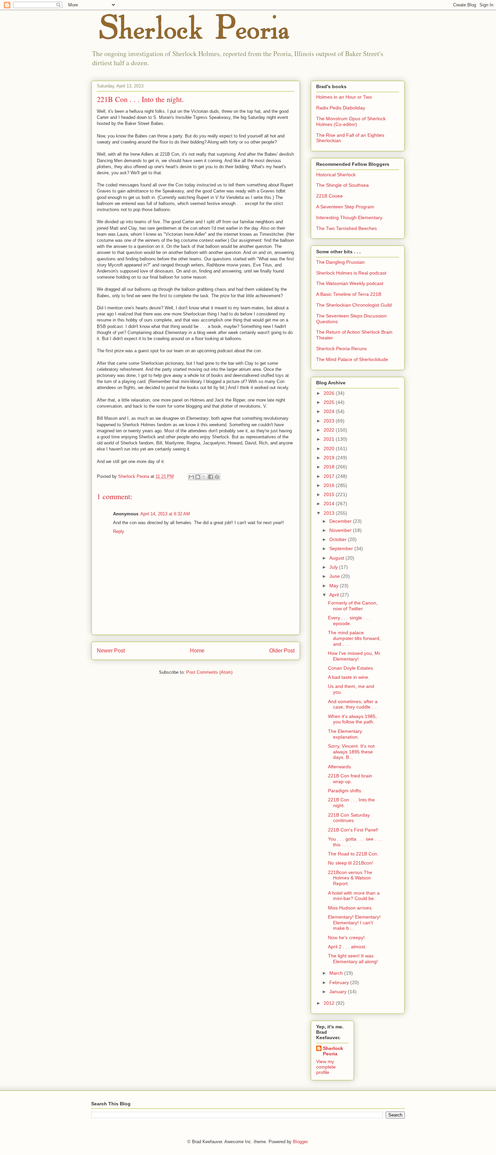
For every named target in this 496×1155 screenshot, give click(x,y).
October (338, 539)
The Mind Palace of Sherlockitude (352, 359)
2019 (330, 457)
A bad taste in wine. (348, 677)
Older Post (282, 650)
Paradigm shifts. (345, 790)
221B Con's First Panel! (353, 829)
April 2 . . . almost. (347, 946)
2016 (330, 485)
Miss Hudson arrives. (350, 907)
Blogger (300, 1141)
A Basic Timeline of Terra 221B (348, 294)
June (335, 576)
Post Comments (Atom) (209, 672)
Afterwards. (340, 766)
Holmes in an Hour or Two (344, 97)
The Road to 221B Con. (353, 853)
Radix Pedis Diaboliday (340, 107)
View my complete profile (326, 1067)
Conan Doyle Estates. (351, 668)
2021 (330, 439)
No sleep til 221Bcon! (350, 863)
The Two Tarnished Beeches (346, 228)
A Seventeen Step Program (345, 206)
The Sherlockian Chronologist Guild (354, 305)
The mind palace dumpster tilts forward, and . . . (354, 638)
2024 (330, 411)
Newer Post (111, 650)
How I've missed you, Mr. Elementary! (354, 656)
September (341, 548)
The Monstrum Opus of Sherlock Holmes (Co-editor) (351, 121)
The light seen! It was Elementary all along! (353, 958)
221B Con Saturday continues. (349, 817)
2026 (330, 393)
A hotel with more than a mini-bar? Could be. (354, 895)
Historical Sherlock (336, 174)
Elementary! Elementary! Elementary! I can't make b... (354, 922)
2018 (330, 466)
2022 (330, 430)
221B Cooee (329, 196)
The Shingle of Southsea (342, 185)
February (339, 982)
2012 (330, 1003)
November (341, 530)
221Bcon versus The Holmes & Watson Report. (350, 878)
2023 (330, 421)
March (336, 973)
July (334, 567)
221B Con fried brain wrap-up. (350, 778)
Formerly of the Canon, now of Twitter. (353, 605)
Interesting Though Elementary (349, 217)
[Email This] (191, 476)
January (338, 991)
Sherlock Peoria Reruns (341, 348)
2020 (330, 448)
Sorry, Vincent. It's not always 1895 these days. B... (351, 751)
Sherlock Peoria (333, 1051)
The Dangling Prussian (340, 262)
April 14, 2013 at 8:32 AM (165, 513)
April (334, 594)
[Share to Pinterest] (217, 476)
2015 (330, 494)
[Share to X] (204, 476)
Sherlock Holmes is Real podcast (351, 273)
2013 (330, 513)
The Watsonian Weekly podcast (349, 283)
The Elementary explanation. (345, 734)
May (334, 585)
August (337, 558)
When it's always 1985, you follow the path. (352, 719)
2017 (330, 476)
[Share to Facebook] (210, 476)
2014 (330, 503)
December (341, 521)
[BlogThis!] (197, 476)
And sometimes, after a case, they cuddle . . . (353, 704)
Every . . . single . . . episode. (349, 620)
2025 (330, 402)
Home (197, 650)
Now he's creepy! (346, 937)
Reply (118, 531)
